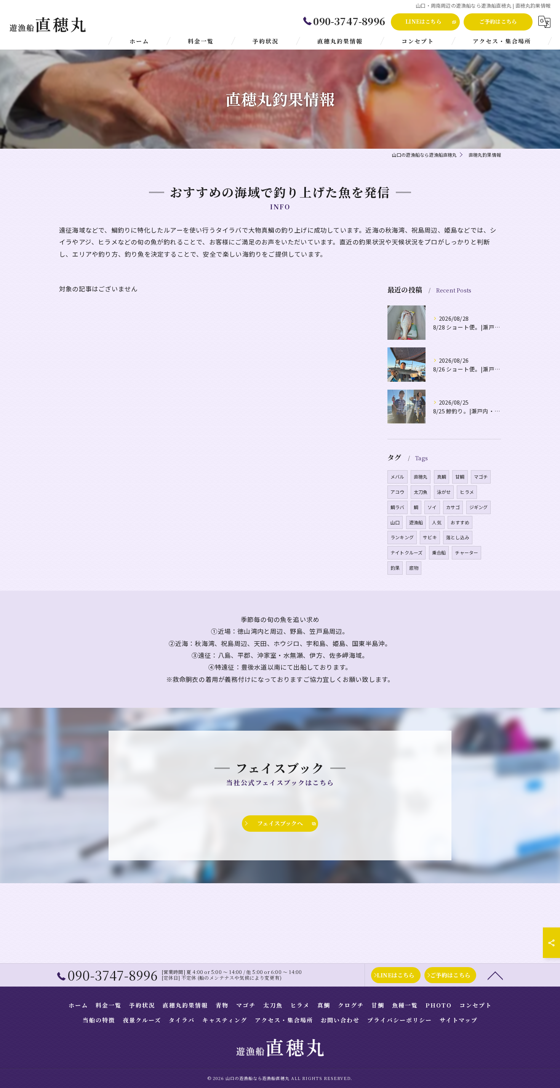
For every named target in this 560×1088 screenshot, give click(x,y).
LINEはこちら (423, 21)
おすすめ (460, 522)
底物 (413, 567)
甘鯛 (459, 476)
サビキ (430, 537)
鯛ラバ (397, 507)
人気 (436, 522)
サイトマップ (459, 1020)
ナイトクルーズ (406, 552)
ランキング (402, 537)
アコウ (397, 492)
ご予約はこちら (498, 21)
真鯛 (441, 476)
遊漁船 (416, 522)
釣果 (395, 567)
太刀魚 (421, 492)
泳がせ (444, 492)
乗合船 (439, 552)
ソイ (432, 507)
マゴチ (481, 476)
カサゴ (453, 507)
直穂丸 (421, 476)
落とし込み (457, 537)
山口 (395, 522)
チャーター (466, 552)
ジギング (478, 507)
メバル (397, 476)
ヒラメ (467, 492)
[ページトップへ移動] (495, 975)
